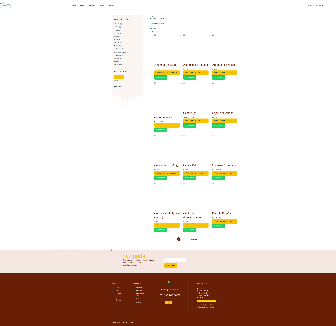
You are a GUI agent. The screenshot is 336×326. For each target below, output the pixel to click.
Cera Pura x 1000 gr (166, 165)
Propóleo (118, 49)
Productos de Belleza (120, 52)
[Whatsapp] (167, 302)
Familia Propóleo (222, 213)
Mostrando (153, 28)
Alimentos (117, 24)
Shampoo (116, 61)
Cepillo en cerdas (222, 113)
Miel (117, 33)
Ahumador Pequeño (224, 64)
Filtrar (119, 77)
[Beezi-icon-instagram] (170, 302)
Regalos (116, 58)
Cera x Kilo (190, 165)
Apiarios (116, 36)
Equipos (116, 42)
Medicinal (117, 46)
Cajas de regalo (163, 117)
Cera (117, 27)
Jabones (118, 55)
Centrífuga (189, 113)
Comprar (161, 77)
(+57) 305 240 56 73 (319, 5)
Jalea (117, 30)
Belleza (116, 39)
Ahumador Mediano (195, 64)
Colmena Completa (224, 165)
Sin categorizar (118, 64)
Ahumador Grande (165, 64)
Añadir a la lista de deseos (167, 72)
